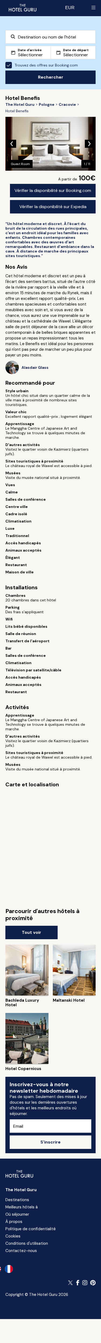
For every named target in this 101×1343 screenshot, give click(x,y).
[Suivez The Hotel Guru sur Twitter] (71, 1282)
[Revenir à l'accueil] (22, 7)
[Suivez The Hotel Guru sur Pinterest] (93, 1282)
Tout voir (31, 932)
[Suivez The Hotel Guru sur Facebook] (77, 1282)
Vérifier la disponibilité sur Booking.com (53, 190)
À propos (13, 1221)
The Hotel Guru (21, 1190)
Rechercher (50, 77)
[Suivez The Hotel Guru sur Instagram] (85, 1282)
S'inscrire (50, 1142)
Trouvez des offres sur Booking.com (46, 65)
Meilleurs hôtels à (21, 1207)
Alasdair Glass (35, 367)
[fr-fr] (8, 1269)
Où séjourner (17, 1214)
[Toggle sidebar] (93, 7)
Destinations (17, 1199)
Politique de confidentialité (30, 1229)
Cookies (12, 1236)
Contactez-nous (21, 1250)
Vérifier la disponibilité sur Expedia (52, 206)
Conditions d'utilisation (26, 1243)
